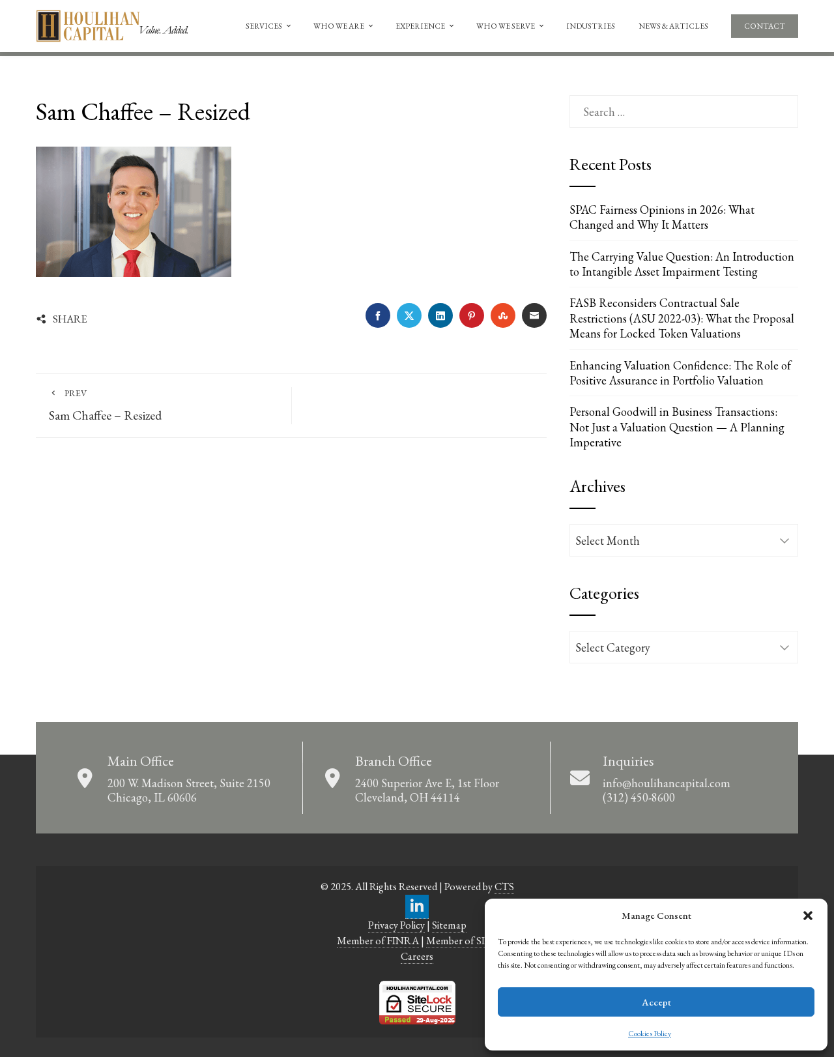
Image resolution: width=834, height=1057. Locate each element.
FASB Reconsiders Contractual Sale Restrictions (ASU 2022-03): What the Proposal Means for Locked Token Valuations (681, 318)
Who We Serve (505, 26)
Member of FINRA (378, 941)
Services (264, 26)
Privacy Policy (396, 925)
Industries (590, 26)
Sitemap (449, 925)
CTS (504, 886)
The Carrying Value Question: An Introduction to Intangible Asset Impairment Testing (681, 264)
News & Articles (673, 26)
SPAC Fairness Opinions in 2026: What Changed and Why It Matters (662, 217)
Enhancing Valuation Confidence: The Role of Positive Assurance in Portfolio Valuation (680, 373)
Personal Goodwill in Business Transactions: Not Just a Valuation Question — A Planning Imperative (676, 427)
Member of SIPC (462, 941)
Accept (656, 1002)
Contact (764, 26)
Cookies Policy (649, 1033)
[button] (807, 915)
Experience (420, 26)
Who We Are (338, 26)
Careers (417, 956)
